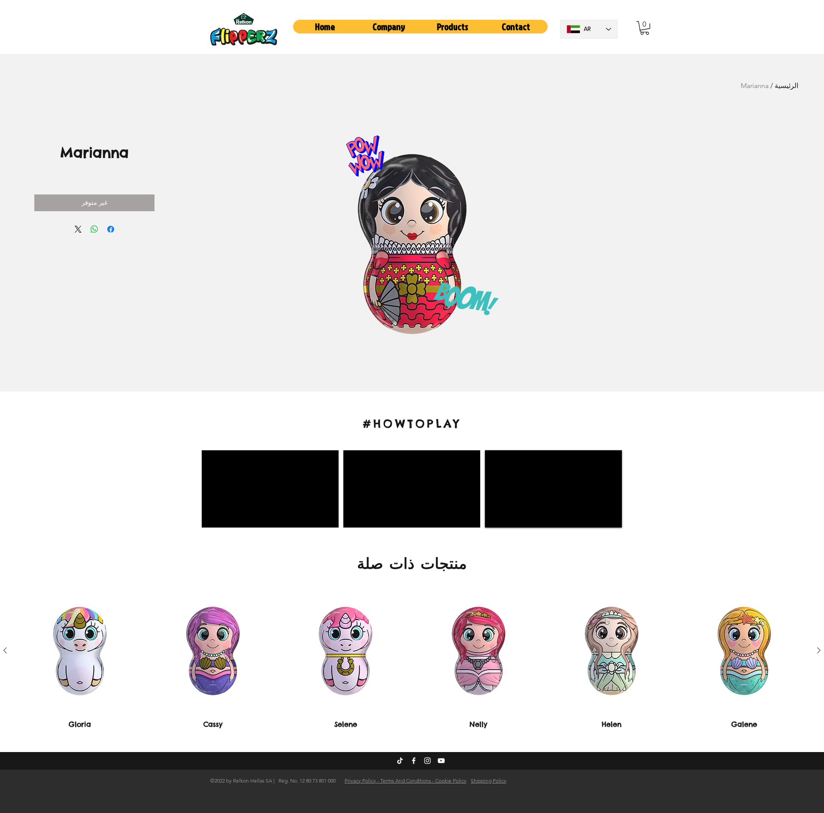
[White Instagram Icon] (427, 760)
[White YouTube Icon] (441, 760)
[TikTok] (400, 760)
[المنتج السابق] (819, 650)
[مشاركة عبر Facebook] (111, 229)
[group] (412, 658)
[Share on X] (78, 229)
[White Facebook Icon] (413, 760)
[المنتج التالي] (5, 650)
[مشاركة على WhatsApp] (94, 229)
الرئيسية (786, 86)
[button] (389, 26)
